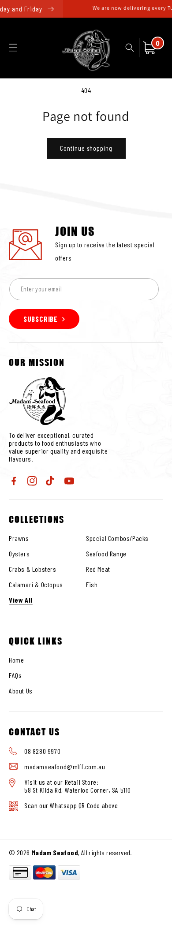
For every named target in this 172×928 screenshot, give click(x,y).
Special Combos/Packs (117, 538)
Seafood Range (106, 553)
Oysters (19, 553)
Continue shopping (86, 148)
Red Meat (98, 569)
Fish (91, 584)
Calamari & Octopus (36, 584)
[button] (13, 47)
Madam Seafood (54, 852)
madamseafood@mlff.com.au (64, 766)
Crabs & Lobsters (32, 569)
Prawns (19, 538)
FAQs (15, 675)
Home (16, 660)
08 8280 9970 (42, 751)
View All (21, 600)
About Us (21, 690)
